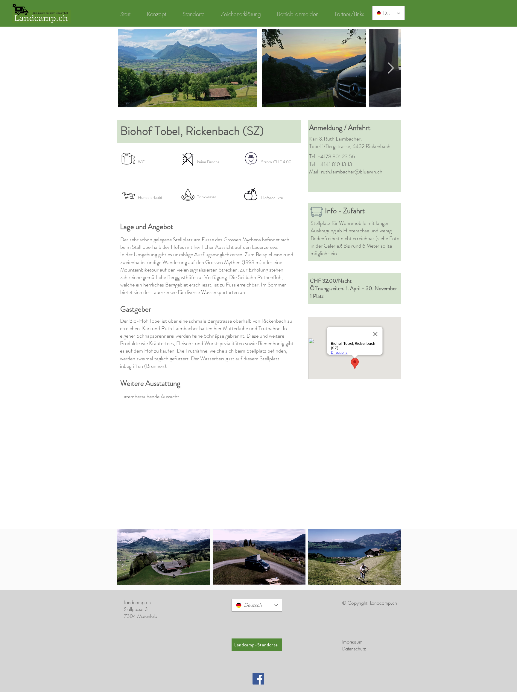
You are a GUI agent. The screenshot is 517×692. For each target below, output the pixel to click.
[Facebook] (258, 679)
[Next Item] (390, 68)
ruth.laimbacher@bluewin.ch (351, 172)
